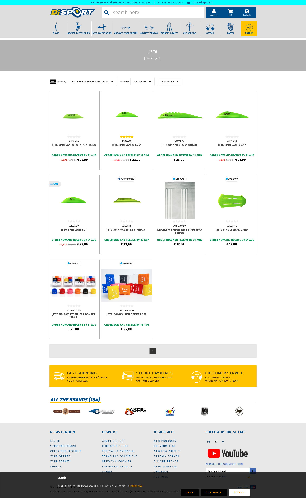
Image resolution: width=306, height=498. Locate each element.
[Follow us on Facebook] (223, 442)
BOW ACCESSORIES (102, 33)
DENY (190, 492)
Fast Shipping (82, 373)
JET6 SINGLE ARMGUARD (232, 229)
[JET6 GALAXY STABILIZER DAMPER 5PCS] (74, 285)
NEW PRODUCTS (165, 440)
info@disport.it (202, 2)
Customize (214, 492)
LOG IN (55, 440)
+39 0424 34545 (172, 2)
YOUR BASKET (60, 461)
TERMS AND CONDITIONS (120, 456)
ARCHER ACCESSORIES (79, 33)
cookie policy (135, 486)
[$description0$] (66, 411)
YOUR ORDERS (60, 456)
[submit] (252, 471)
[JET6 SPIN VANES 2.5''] (232, 115)
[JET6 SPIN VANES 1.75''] (126, 115)
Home (149, 58)
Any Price (168, 81)
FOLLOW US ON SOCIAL (118, 451)
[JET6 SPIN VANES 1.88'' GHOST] (126, 200)
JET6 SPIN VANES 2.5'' (232, 145)
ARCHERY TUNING (149, 33)
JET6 (158, 58)
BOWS (56, 33)
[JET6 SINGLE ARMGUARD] (232, 200)
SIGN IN (56, 466)
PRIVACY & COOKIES (116, 461)
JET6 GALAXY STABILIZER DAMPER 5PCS (74, 316)
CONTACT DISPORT (115, 446)
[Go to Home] (75, 12)
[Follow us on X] (216, 442)
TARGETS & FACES (169, 33)
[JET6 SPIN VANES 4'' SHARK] (179, 115)
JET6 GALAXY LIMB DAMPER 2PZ (127, 314)
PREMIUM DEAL (164, 446)
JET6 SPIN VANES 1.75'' (126, 145)
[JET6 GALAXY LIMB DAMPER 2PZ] (126, 285)
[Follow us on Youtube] (227, 453)
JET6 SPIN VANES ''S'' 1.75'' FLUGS (74, 145)
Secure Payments (154, 373)
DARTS (230, 33)
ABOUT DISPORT (113, 440)
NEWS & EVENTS (165, 466)
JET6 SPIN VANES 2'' (74, 229)
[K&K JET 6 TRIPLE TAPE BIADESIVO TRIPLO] (179, 200)
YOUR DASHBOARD (63, 446)
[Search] (106, 12)
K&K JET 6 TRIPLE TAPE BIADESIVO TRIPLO (179, 231)
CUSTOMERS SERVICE (117, 466)
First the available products (90, 81)
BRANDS (249, 33)
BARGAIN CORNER (166, 456)
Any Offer (140, 81)
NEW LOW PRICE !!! (167, 451)
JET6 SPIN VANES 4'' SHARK (179, 145)
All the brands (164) (74, 400)
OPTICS (210, 33)
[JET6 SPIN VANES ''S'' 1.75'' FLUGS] (74, 115)
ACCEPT (239, 492)
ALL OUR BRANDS (166, 461)
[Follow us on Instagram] (208, 442)
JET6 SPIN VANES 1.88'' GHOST (127, 229)
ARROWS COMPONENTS (126, 33)
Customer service (224, 373)
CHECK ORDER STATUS (65, 451)
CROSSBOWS (189, 33)
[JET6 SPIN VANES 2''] (74, 200)
